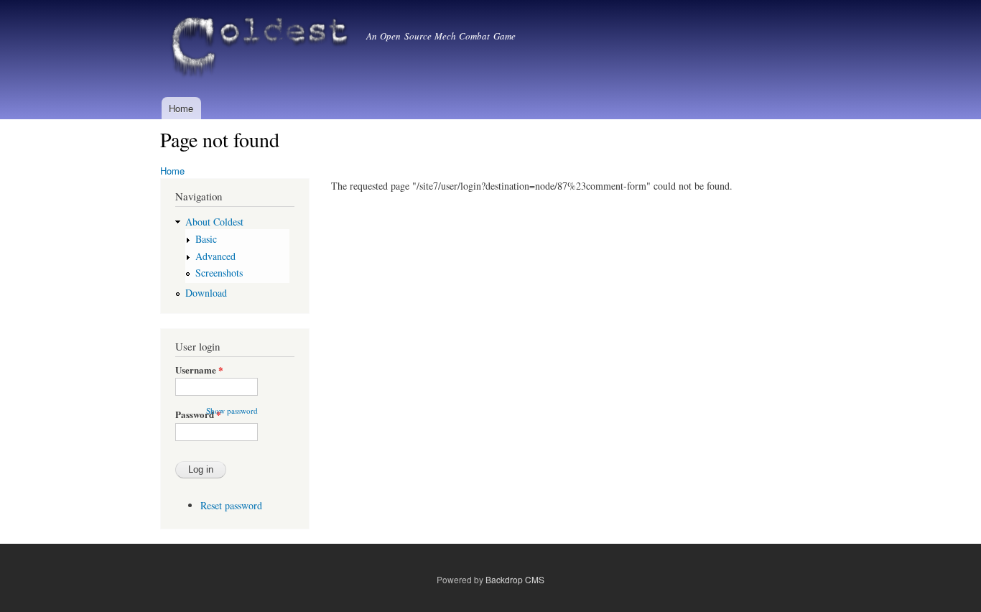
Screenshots (219, 272)
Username (199, 369)
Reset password (231, 505)
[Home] (263, 48)
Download (206, 293)
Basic (206, 239)
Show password (232, 410)
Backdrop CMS (514, 579)
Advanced (215, 256)
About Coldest (214, 221)
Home (181, 108)
